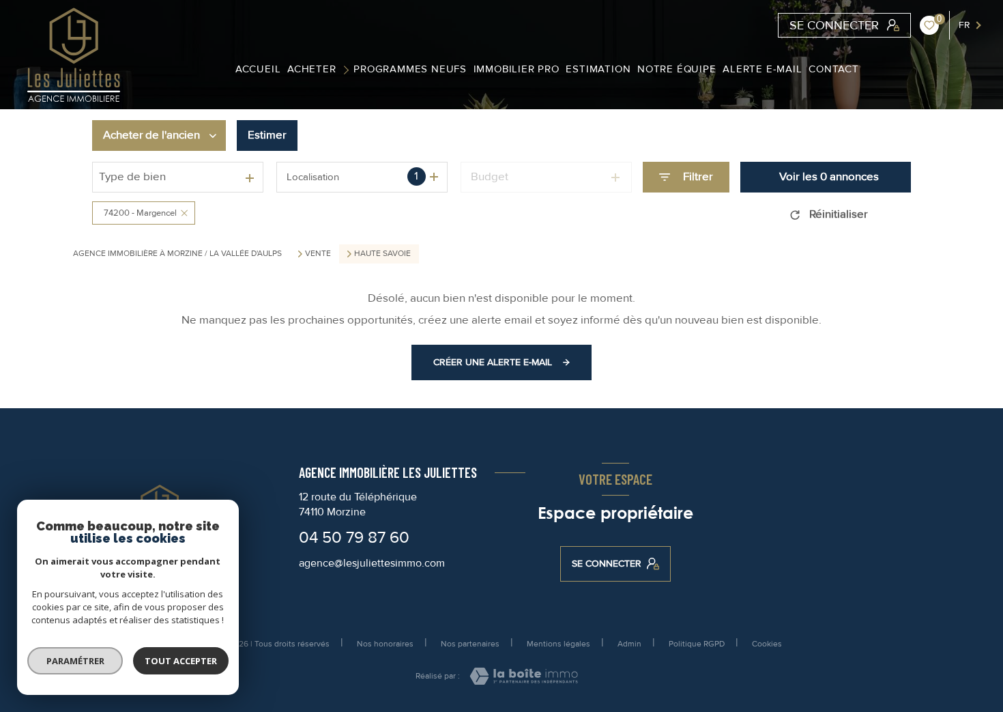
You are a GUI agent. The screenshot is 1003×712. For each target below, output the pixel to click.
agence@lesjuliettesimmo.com (372, 563)
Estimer (267, 135)
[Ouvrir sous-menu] (348, 69)
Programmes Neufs (410, 69)
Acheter (311, 69)
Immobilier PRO (516, 69)
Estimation (598, 69)
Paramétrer (75, 661)
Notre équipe (676, 69)
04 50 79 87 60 (354, 537)
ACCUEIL (257, 69)
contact (834, 69)
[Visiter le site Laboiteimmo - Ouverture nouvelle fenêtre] (523, 676)
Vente (318, 254)
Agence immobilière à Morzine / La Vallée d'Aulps (177, 253)
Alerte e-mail (762, 69)
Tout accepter (181, 661)
